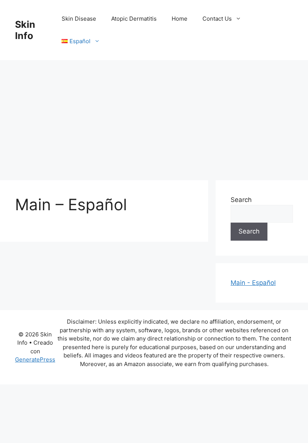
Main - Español (253, 282)
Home (179, 18)
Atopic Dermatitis (134, 18)
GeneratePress (35, 359)
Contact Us (217, 18)
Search (241, 199)
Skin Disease (79, 18)
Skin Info (25, 30)
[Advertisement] (154, 116)
